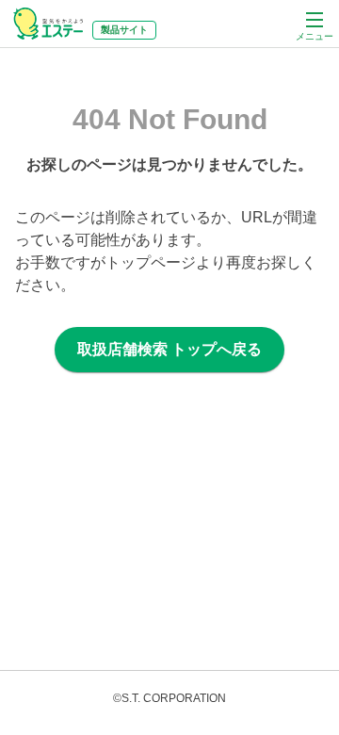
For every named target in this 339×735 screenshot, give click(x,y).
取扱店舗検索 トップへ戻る (169, 349)
